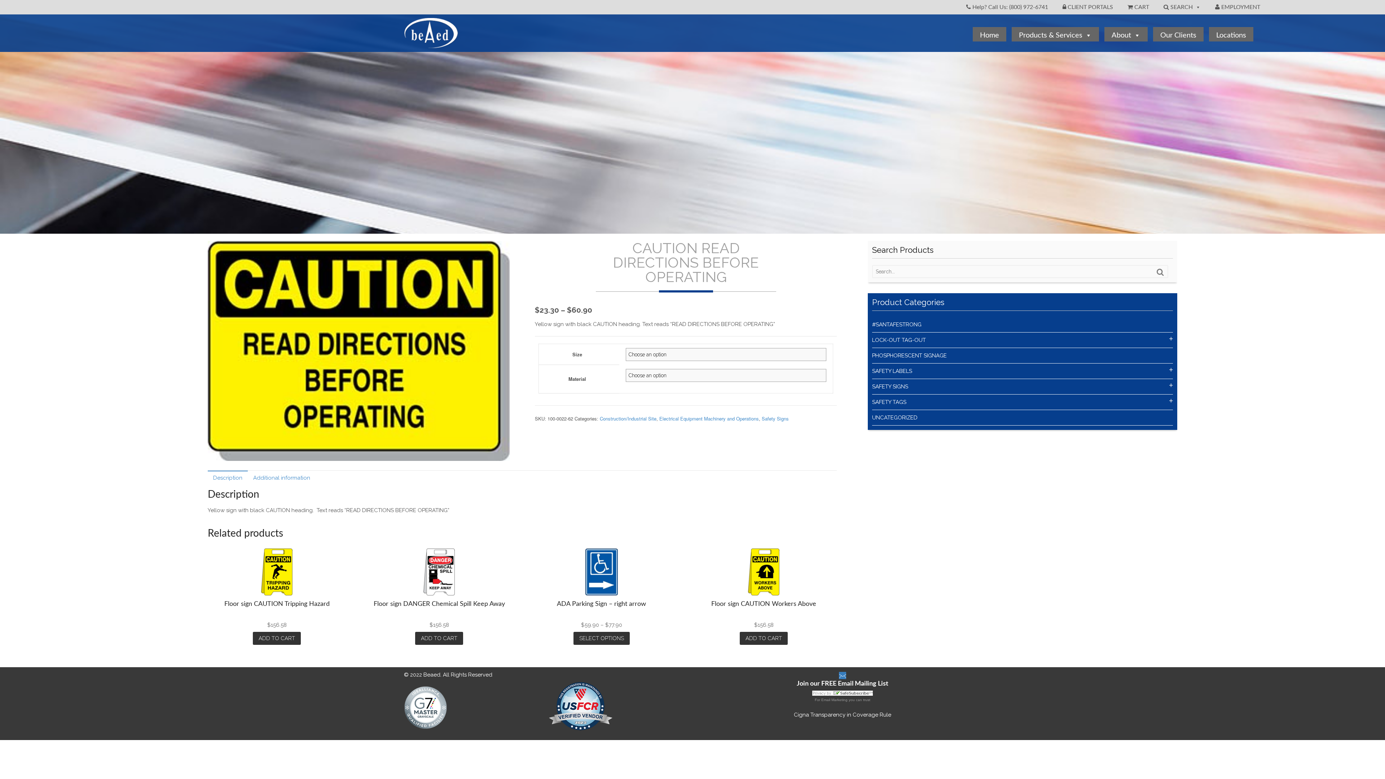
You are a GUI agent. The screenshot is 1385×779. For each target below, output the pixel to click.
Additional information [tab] (281, 478)
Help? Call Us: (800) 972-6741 (1009, 7)
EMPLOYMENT (1240, 7)
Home (989, 35)
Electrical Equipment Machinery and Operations (709, 418)
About (1121, 35)
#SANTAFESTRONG (897, 324)
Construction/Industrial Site (628, 418)
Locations (1231, 35)
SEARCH (1181, 7)
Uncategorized (895, 417)
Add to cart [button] (277, 638)
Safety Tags (889, 402)
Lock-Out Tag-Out (899, 340)
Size (577, 354)
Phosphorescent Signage (909, 355)
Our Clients (1178, 35)
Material (577, 378)
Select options (601, 638)
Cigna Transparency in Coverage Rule (842, 715)
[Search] (1160, 272)
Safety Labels (892, 371)
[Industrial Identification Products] (431, 44)
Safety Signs (775, 418)
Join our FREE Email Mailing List (842, 684)
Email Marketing (834, 700)
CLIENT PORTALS (1089, 7)
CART (1141, 7)
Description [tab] (227, 478)
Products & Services (1050, 35)
